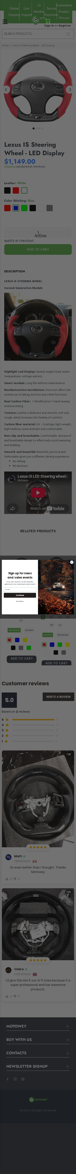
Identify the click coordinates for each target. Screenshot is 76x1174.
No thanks (20, 601)
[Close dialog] (71, 562)
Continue (20, 595)
